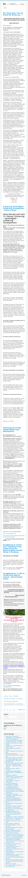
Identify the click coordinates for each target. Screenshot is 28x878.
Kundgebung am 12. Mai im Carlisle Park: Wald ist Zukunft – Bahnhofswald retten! (13, 576)
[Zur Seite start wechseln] (4, 710)
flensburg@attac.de (7, 687)
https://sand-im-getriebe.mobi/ (9, 533)
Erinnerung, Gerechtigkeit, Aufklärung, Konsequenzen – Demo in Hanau (13, 208)
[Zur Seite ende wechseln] (14, 710)
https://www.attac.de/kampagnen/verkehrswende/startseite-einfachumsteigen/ (14, 536)
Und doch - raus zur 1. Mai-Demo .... (12, 696)
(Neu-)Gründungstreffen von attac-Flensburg (13, 704)
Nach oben (24, 875)
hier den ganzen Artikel (10, 567)
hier (9, 540)
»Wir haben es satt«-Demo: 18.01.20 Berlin (13, 698)
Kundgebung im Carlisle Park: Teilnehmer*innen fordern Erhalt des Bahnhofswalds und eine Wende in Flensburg (12, 548)
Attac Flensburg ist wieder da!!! (11, 701)
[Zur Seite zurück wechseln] (7, 710)
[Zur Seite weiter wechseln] (11, 710)
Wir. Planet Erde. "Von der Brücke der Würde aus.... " (13, 14)
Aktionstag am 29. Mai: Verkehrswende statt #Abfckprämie (12, 429)
